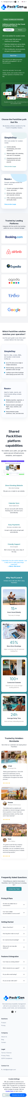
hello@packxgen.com (9, 1)
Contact (3, 1042)
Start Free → (14, 55)
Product (3, 1022)
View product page (10, 166)
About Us (4, 1037)
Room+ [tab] (20, 29)
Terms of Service (6, 1052)
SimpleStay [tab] (9, 29)
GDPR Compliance (6, 1058)
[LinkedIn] (12, 1012)
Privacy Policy (5, 1055)
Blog (2, 1039)
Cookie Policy (10, 1091)
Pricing (3, 1025)
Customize (7, 1095)
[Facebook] (15, 1012)
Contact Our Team (14, 889)
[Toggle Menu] (25, 7)
